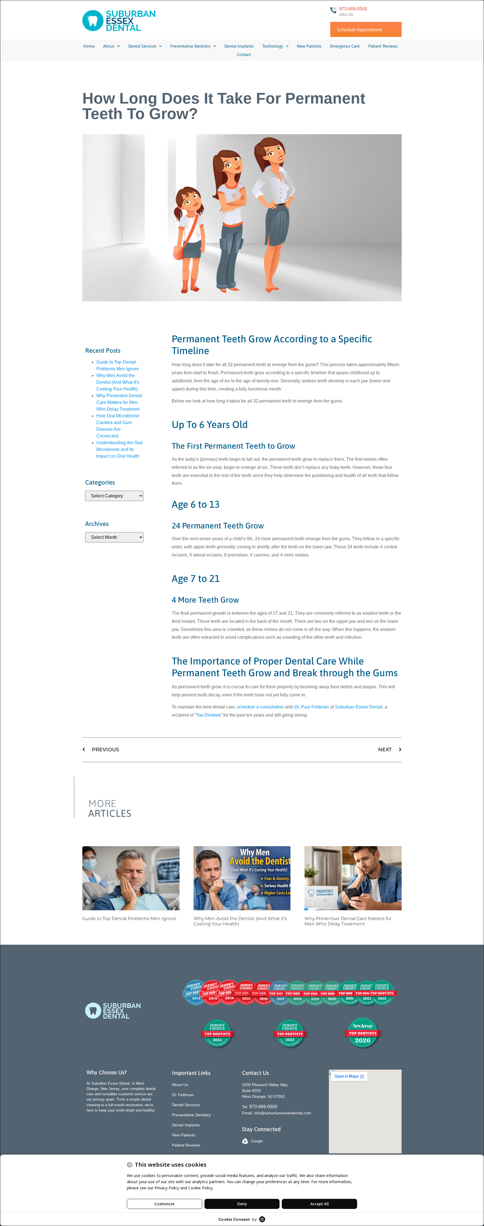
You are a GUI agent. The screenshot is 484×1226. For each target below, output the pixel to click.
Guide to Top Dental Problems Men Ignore (129, 918)
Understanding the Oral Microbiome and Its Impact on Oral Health (119, 449)
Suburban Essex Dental (358, 707)
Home (89, 46)
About (108, 46)
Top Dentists (208, 715)
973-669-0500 (353, 8)
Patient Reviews (382, 46)
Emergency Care (345, 46)
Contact (244, 54)
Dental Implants (238, 46)
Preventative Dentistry (190, 46)
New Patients (309, 46)
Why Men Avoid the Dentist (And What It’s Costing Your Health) (117, 382)
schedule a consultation (260, 707)
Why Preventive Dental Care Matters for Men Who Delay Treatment (119, 402)
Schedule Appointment (359, 29)
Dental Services (142, 46)
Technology (272, 46)
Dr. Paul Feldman (311, 707)
